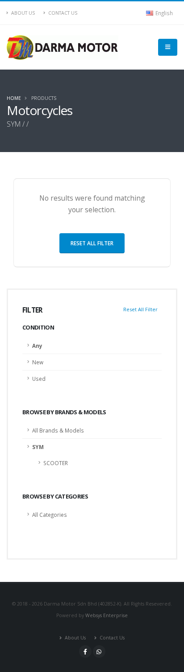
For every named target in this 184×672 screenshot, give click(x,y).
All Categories (49, 514)
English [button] (163, 12)
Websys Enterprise (106, 615)
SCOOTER (55, 462)
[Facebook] (85, 651)
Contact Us (62, 13)
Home (14, 98)
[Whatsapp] (99, 651)
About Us (22, 13)
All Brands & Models (58, 430)
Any (37, 345)
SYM (38, 446)
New (37, 362)
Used (39, 378)
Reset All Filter (140, 309)
